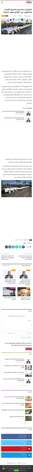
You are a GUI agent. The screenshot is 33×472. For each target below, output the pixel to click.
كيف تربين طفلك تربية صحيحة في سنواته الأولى (12, 410)
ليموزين (17, 162)
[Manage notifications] (3, 468)
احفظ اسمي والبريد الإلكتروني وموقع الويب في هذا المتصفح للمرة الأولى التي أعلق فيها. (18, 344)
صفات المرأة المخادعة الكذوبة (17, 416)
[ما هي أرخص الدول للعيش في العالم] (23, 291)
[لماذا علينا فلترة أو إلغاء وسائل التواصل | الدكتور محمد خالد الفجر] (28, 361)
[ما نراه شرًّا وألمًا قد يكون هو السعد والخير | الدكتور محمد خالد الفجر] (28, 380)
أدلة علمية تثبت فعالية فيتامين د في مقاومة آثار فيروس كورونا (7, 257)
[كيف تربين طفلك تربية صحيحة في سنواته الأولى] (28, 411)
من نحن (24, 463)
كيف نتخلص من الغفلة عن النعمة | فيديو (14, 372)
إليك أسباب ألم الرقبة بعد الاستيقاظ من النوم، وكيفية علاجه (25, 257)
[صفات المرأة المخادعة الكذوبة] (28, 418)
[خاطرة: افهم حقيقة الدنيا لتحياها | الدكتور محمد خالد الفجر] (28, 119)
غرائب (7, 15)
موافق (16, 470)
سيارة (30, 71)
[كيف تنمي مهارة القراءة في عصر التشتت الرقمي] (28, 367)
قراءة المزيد (10, 470)
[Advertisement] (16, 52)
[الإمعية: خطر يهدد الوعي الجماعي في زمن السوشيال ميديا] (28, 398)
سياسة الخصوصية (11, 463)
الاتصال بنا (19, 463)
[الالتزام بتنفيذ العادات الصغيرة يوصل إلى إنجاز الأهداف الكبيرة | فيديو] (28, 405)
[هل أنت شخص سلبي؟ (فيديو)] (9, 291)
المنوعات (3, 15)
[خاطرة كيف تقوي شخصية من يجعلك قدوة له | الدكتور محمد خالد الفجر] (28, 113)
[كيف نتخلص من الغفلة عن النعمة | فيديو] (28, 374)
